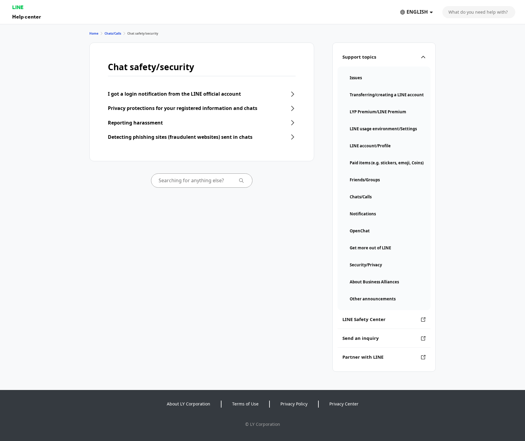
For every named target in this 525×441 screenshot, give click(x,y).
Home (93, 33)
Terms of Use (245, 404)
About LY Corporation (188, 404)
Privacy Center (344, 404)
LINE (17, 7)
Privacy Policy (293, 404)
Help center (26, 16)
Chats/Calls (113, 33)
